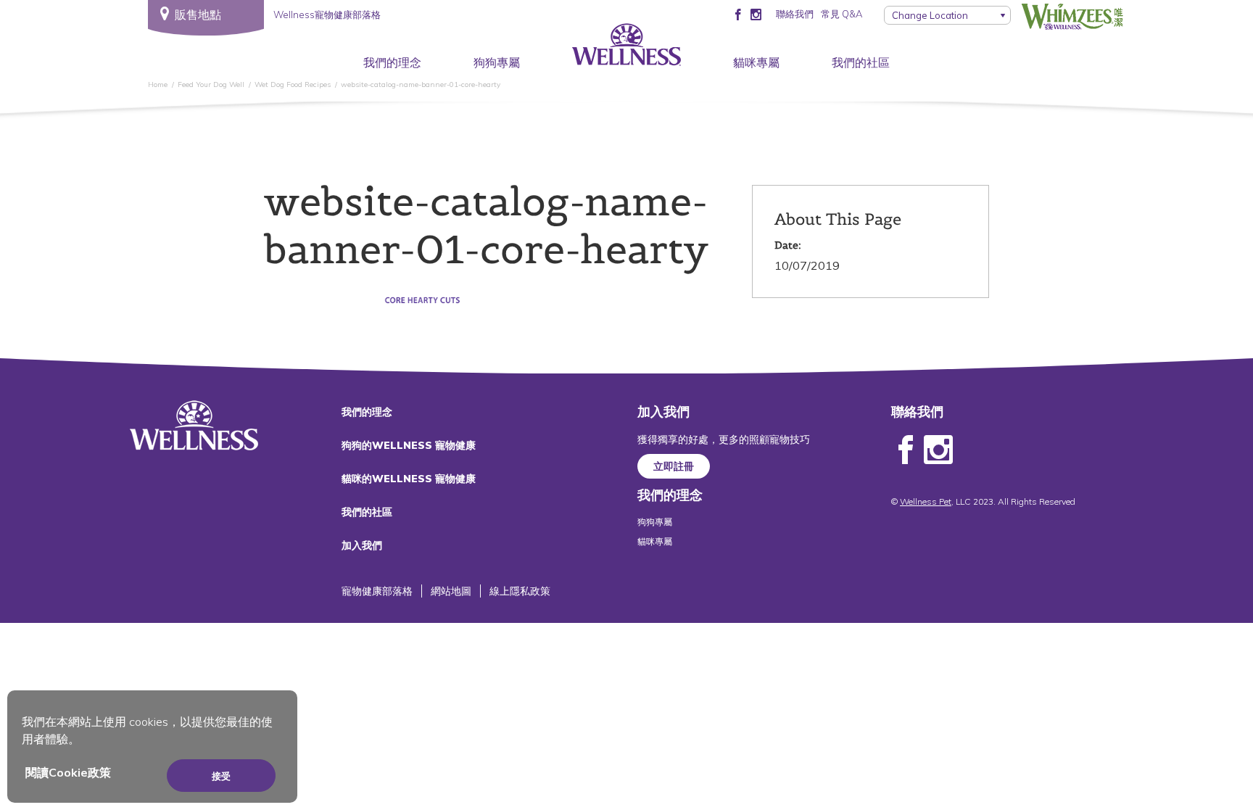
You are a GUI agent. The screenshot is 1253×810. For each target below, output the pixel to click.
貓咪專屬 (756, 62)
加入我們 (362, 545)
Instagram (938, 450)
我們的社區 (861, 62)
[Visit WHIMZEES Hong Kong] (1072, 17)
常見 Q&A (841, 14)
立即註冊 (673, 466)
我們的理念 (392, 62)
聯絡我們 (795, 14)
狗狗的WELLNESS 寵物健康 (409, 445)
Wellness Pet (925, 501)
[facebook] (737, 14)
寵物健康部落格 (377, 591)
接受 (221, 776)
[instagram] (755, 14)
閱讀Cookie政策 (68, 772)
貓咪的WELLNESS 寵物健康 (409, 478)
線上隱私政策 (519, 591)
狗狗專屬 (497, 62)
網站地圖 (451, 591)
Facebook (905, 450)
